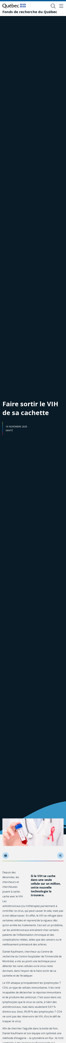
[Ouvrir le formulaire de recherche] (53, 6)
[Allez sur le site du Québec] (14, 6)
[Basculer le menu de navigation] (61, 6)
